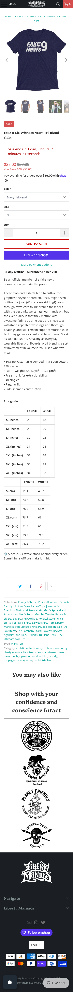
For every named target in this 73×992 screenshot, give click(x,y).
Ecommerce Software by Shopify (35, 982)
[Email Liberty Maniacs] (29, 922)
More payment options (36, 264)
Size (6, 207)
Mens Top (17, 643)
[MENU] (2, 4)
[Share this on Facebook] (30, 586)
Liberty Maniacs (22, 978)
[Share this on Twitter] (20, 586)
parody (52, 656)
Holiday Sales (22, 606)
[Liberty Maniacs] (36, 4)
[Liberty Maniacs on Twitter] (43, 922)
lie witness (29, 652)
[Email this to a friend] (51, 586)
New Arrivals (29, 618)
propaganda (11, 660)
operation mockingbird (33, 656)
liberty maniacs (13, 652)
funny (64, 648)
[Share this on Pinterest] (41, 586)
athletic (20, 648)
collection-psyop (36, 648)
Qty (6, 225)
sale (22, 660)
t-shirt (37, 660)
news (61, 652)
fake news (53, 648)
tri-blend (47, 660)
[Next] (66, 60)
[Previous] (7, 60)
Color (7, 189)
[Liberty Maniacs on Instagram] (36, 922)
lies (39, 652)
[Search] (58, 4)
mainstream (49, 652)
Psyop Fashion (47, 627)
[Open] (10, 982)
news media (11, 656)
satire (29, 660)
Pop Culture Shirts (26, 627)
